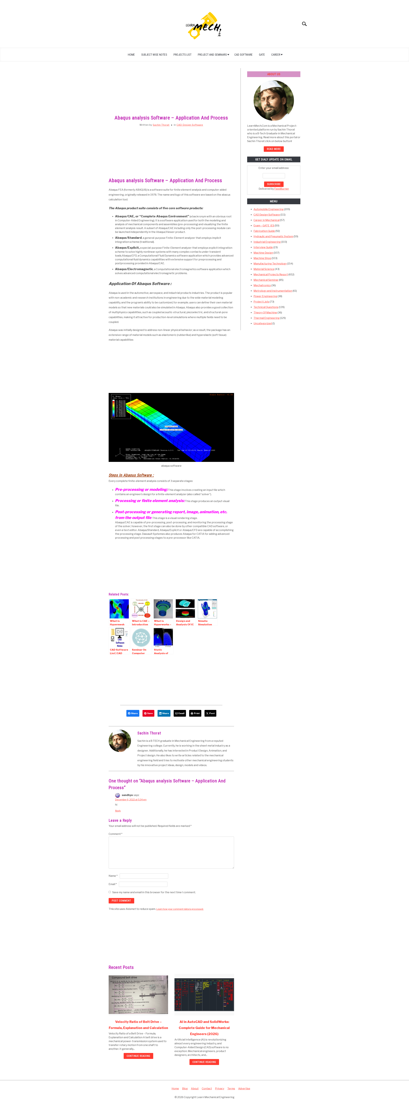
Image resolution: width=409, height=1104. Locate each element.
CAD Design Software (190, 124)
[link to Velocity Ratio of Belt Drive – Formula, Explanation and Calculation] (138, 995)
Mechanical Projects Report (271, 274)
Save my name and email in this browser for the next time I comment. (154, 892)
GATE (262, 54)
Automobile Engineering (269, 209)
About (195, 1088)
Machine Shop (262, 258)
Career (275, 54)
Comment (115, 833)
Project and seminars (212, 54)
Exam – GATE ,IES (264, 225)
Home (131, 54)
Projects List (182, 54)
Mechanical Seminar (266, 279)
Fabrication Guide (264, 231)
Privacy (219, 1088)
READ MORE (274, 148)
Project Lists (261, 301)
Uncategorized (263, 323)
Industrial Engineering (267, 241)
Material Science (264, 269)
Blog (185, 1088)
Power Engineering (265, 296)
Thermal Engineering (267, 318)
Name (113, 875)
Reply (118, 810)
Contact (207, 1088)
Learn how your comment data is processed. (180, 909)
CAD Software (243, 54)
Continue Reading (138, 1055)
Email (113, 884)
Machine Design (263, 252)
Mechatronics (262, 285)
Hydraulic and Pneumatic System (273, 236)
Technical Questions (266, 307)
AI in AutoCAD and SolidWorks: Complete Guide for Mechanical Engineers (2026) (204, 1028)
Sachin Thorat (161, 124)
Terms (231, 1088)
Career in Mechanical (267, 220)
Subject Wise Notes (154, 54)
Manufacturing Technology (270, 263)
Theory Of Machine (265, 312)
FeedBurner (281, 188)
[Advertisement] (171, 91)
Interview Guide (263, 247)
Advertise (244, 1088)
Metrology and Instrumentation (273, 290)
